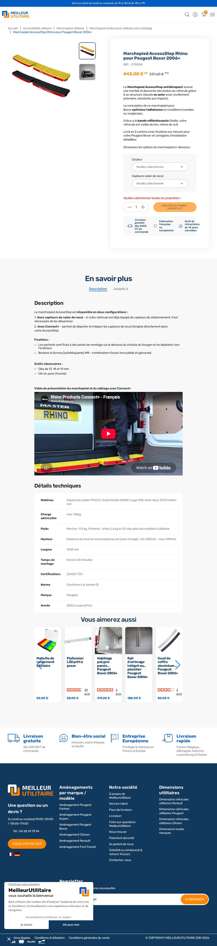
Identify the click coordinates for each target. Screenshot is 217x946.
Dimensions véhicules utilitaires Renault (174, 801)
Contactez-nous (120, 860)
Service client (118, 803)
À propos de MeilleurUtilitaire (120, 796)
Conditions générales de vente (89, 938)
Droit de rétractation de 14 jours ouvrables (192, 226)
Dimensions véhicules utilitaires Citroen (174, 821)
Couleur (137, 159)
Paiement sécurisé (121, 838)
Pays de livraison (120, 810)
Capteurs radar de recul (147, 176)
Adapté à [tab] (121, 289)
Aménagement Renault (74, 841)
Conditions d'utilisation (50, 938)
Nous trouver (118, 832)
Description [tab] (98, 289)
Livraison (115, 816)
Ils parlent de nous (121, 844)
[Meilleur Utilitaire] (10, 854)
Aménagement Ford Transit (77, 847)
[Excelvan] (17, 854)
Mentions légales (19, 938)
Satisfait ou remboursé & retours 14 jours (125, 852)
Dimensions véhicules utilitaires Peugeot (174, 811)
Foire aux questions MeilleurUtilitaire (122, 824)
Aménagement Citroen (74, 834)
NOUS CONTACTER (27, 844)
